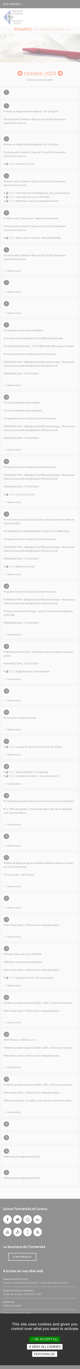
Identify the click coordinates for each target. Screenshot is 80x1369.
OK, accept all (45, 1339)
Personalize (44, 1354)
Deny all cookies (46, 1346)
